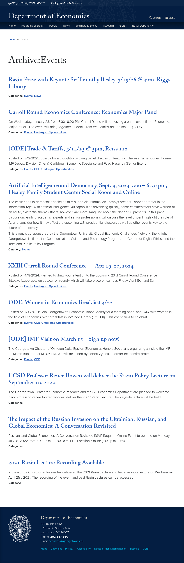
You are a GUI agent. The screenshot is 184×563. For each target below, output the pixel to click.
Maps (44, 548)
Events (28, 96)
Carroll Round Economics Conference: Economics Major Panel (83, 113)
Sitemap (134, 548)
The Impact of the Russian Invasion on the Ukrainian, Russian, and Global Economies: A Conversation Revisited (87, 423)
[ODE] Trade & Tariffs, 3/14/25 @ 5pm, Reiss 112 (68, 149)
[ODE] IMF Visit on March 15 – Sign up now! (63, 340)
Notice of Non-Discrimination (110, 548)
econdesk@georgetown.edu (66, 541)
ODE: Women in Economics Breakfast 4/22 (60, 303)
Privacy (69, 548)
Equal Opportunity (142, 25)
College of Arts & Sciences (66, 3)
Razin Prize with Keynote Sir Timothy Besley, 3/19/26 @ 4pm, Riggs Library (89, 84)
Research (108, 25)
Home (12, 25)
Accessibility (84, 548)
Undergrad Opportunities (50, 132)
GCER (122, 25)
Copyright (56, 548)
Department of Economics (48, 17)
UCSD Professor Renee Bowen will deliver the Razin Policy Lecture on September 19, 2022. (92, 380)
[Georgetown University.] (26, 3)
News (66, 25)
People (53, 25)
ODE (37, 169)
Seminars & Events (86, 25)
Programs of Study (32, 25)
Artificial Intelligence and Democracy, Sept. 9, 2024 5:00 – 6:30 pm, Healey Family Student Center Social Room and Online (87, 189)
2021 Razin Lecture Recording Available (56, 463)
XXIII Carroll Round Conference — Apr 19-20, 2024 (71, 266)
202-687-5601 (59, 537)
